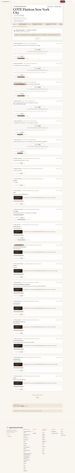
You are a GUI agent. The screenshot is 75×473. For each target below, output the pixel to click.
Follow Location (50, 6)
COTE (14, 192)
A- (7, 436)
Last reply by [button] (21, 58)
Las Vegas (25, 443)
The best (15, 265)
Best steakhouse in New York (19, 321)
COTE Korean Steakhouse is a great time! (21, 284)
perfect (14, 378)
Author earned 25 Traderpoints (18, 214)
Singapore (25, 470)
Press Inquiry (54, 431)
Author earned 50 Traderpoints (18, 235)
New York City (26, 437)
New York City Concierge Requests (31, 43)
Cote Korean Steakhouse (18, 340)
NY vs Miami (15, 211)
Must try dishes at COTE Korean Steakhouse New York (33, 168)
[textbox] (37, 34)
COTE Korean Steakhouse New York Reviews (31, 158)
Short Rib (15, 180)
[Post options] (61, 43)
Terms (62, 431)
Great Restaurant (16, 359)
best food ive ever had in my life (19, 246)
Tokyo (25, 468)
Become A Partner (55, 433)
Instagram (34, 433)
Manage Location (58, 6)
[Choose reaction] (13, 56)
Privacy (62, 433)
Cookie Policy (63, 435)
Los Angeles (26, 439)
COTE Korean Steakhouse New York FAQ (32, 209)
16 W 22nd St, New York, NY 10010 (19, 17)
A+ (11, 436)
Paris (24, 465)
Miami (24, 441)
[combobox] (16, 1)
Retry (37, 397)
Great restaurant (16, 303)
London (25, 463)
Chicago (25, 445)
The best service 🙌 (17, 226)
